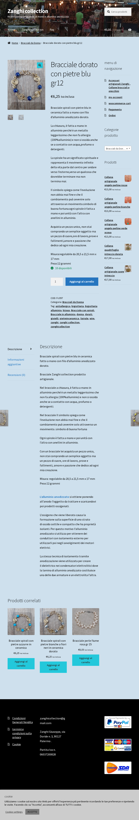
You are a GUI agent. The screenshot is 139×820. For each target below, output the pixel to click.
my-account (115, 97)
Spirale (84, 318)
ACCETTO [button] (32, 811)
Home (11, 29)
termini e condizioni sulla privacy (22, 733)
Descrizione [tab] (15, 349)
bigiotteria (77, 306)
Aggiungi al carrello (82, 281)
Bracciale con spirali (82, 310)
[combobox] (117, 148)
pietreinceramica (69, 318)
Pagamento (115, 109)
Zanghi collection (28, 11)
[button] (40, 65)
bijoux (66, 310)
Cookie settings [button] (14, 812)
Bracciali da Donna (31, 43)
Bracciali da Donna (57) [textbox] (118, 148)
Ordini (112, 115)
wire (92, 318)
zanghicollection (60, 326)
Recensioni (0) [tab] (16, 375)
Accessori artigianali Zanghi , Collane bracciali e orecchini (119, 86)
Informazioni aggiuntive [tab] (16, 362)
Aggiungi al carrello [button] (21, 663)
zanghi (54, 322)
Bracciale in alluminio (63, 314)
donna (80, 314)
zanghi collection (69, 322)
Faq (52, 29)
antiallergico (63, 306)
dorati (88, 314)
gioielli (54, 318)
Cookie (16, 744)
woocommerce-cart (120, 103)
